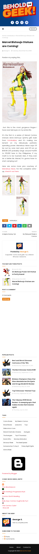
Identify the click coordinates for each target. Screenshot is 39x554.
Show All (6, 508)
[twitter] (17, 22)
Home (4, 36)
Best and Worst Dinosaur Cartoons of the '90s (22, 361)
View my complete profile (20, 522)
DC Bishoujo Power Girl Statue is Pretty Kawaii (24, 273)
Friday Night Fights (28, 446)
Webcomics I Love (9, 428)
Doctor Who (7, 439)
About (18, 547)
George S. (7, 51)
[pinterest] (26, 22)
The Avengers (7, 435)
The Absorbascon (8, 487)
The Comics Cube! (9, 506)
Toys (26, 425)
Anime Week (7, 450)
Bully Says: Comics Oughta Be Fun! (15, 501)
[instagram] (22, 22)
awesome (18, 425)
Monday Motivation (20, 439)
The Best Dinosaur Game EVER (24, 370)
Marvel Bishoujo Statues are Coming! (23, 282)
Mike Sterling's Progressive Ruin (13, 492)
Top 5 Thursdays (20, 435)
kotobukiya (11, 36)
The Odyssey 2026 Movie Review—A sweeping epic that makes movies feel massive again (24, 403)
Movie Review (7, 425)
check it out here (12, 171)
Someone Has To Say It (11, 446)
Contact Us (27, 547)
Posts (7, 537)
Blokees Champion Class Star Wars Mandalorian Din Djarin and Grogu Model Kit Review (24, 381)
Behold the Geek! (25, 551)
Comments (10, 539)
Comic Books (7, 421)
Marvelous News (8, 169)
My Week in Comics (21, 421)
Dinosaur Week (8, 443)
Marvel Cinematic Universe (12, 432)
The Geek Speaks (21, 443)
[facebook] (12, 22)
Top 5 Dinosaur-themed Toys (23, 391)
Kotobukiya (12, 140)
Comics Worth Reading (11, 496)
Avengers (27, 432)
